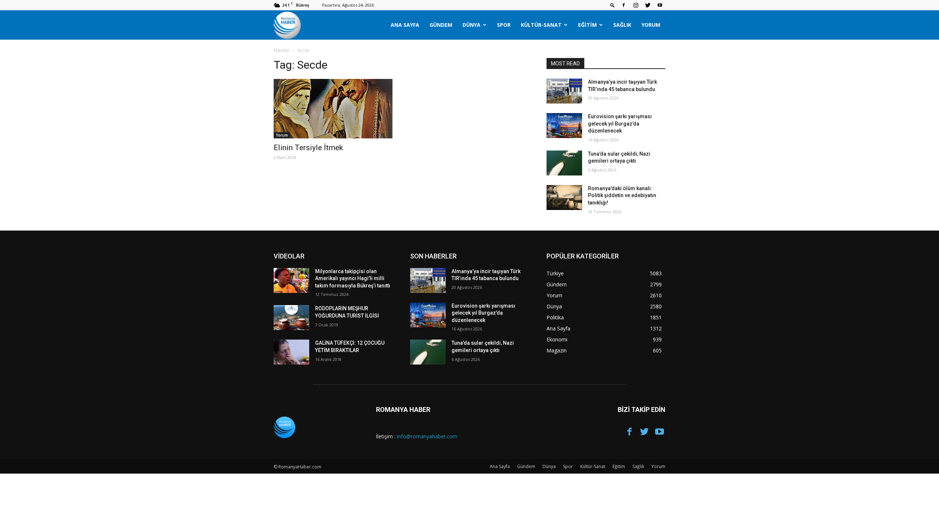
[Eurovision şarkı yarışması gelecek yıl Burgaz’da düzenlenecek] (564, 125)
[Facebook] (623, 5)
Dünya (472, 24)
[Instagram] (635, 5)
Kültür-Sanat (541, 24)
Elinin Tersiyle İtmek (308, 147)
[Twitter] (647, 5)
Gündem (441, 24)
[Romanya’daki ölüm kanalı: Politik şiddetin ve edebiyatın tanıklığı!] (564, 197)
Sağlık (622, 24)
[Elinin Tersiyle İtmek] (333, 108)
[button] (612, 5)
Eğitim (587, 24)
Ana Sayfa (405, 24)
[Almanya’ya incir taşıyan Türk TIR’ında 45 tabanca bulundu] (564, 91)
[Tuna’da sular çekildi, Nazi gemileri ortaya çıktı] (564, 163)
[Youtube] (659, 5)
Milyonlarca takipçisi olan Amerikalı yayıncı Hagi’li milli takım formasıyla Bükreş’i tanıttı (352, 278)
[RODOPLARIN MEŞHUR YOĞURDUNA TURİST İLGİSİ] (291, 317)
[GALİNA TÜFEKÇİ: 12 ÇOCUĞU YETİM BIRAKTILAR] (291, 352)
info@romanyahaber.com (427, 436)
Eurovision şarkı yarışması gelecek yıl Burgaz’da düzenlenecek (620, 123)
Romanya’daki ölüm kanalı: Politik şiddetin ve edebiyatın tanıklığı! (622, 195)
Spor (504, 24)
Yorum (651, 24)
